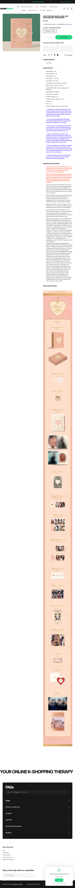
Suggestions (6, 852)
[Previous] (23, 2)
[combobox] (66, 2)
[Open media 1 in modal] (21, 32)
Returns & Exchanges (8, 859)
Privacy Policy (6, 855)
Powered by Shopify (17, 884)
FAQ (4, 850)
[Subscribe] (32, 875)
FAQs (16, 792)
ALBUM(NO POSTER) (50, 31)
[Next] (51, 2)
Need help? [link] (69, 55)
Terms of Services (7, 857)
